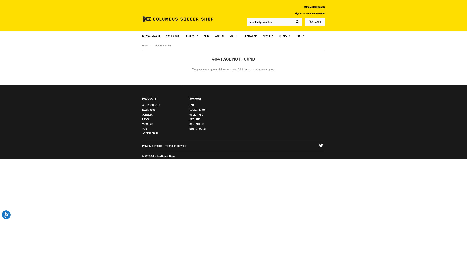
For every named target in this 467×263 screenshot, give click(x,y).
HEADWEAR (250, 36)
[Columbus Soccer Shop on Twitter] (321, 146)
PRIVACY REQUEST (152, 145)
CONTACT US (196, 124)
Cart (317, 21)
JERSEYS (190, 36)
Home (145, 45)
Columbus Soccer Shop (162, 156)
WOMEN (219, 36)
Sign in (298, 13)
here (246, 69)
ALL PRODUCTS (151, 105)
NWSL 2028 (172, 36)
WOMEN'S (147, 124)
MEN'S (145, 119)
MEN (206, 36)
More (299, 36)
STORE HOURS (197, 128)
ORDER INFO (196, 114)
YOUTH (234, 36)
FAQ (191, 105)
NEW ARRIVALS (151, 36)
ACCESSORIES (150, 133)
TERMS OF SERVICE (175, 145)
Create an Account (315, 13)
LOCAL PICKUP (197, 109)
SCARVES (284, 36)
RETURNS (194, 119)
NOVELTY (268, 36)
